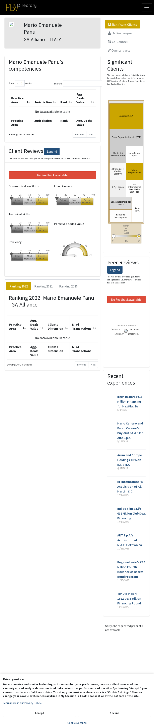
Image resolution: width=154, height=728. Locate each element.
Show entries (20, 83)
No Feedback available (52, 175)
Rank (64, 102)
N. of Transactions (81, 326)
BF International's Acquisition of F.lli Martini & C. (130, 486)
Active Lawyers (122, 33)
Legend (52, 151)
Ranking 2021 (43, 286)
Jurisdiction (43, 102)
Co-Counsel (119, 42)
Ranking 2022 (18, 286)
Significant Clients (124, 24)
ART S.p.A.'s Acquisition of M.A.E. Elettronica (129, 540)
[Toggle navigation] (146, 7)
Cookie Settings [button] (77, 723)
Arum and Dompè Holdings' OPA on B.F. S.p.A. (129, 460)
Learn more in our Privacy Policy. (22, 703)
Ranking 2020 (68, 286)
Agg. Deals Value (80, 98)
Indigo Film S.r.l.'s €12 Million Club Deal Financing (131, 513)
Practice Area (17, 100)
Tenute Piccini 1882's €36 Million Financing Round (129, 598)
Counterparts (120, 50)
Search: (58, 83)
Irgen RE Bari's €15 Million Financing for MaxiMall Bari (129, 401)
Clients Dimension (55, 326)
